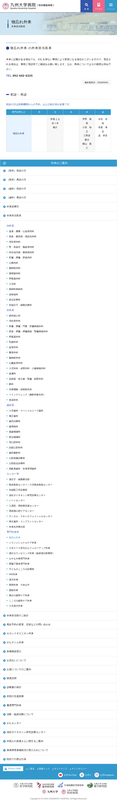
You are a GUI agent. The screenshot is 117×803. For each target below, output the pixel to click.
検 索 (86, 9)
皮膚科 (12, 373)
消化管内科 (14, 241)
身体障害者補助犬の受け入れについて (27, 750)
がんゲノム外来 (15, 642)
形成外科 (13, 400)
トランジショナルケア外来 (22, 542)
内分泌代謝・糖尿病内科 (21, 252)
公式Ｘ (88, 775)
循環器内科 (14, 273)
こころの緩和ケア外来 (20, 600)
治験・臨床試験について (20, 714)
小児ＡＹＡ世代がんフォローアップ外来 (29, 548)
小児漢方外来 (16, 606)
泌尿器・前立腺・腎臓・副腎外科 (26, 379)
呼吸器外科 (14, 336)
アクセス (98, 9)
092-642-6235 (23, 75)
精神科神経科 (16, 289)
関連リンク (44, 768)
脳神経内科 (14, 268)
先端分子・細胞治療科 (20, 305)
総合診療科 (14, 299)
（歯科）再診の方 (16, 197)
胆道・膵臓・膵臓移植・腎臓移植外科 (28, 331)
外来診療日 (13, 206)
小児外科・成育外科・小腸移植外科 (27, 368)
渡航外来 (13, 590)
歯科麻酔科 (14, 452)
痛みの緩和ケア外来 (19, 595)
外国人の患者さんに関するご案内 (25, 741)
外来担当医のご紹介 (18, 615)
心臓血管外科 (16, 363)
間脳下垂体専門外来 (19, 563)
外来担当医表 (14, 215)
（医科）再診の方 (16, 179)
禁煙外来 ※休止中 (19, 584)
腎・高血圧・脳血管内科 (21, 247)
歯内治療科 (14, 421)
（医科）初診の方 (16, 170)
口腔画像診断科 (17, 458)
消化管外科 (14, 321)
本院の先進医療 (15, 696)
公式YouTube (70, 775)
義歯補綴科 (14, 431)
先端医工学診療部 (18, 490)
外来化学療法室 (17, 526)
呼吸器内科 (14, 278)
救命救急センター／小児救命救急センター (30, 484)
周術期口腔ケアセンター (21, 511)
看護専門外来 (14, 705)
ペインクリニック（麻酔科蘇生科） (27, 394)
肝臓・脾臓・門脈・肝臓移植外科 (26, 326)
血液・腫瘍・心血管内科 (21, 231)
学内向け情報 (14, 768)
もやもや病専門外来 (19, 558)
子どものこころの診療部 (21, 569)
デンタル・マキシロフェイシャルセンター (30, 516)
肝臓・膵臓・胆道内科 (20, 257)
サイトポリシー (79, 768)
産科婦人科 (14, 315)
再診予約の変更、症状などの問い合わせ (29, 624)
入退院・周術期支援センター (24, 505)
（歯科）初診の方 (16, 188)
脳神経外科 (14, 357)
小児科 (12, 284)
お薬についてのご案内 (19, 669)
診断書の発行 (14, 687)
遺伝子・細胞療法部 (19, 479)
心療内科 (13, 263)
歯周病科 (13, 426)
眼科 (11, 384)
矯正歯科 (13, 416)
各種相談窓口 (14, 651)
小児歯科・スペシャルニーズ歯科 (26, 410)
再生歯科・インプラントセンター (26, 521)
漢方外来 (13, 579)
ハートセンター (17, 500)
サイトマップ (60, 768)
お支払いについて (16, 660)
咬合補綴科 (14, 437)
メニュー (111, 9)
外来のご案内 (59, 163)
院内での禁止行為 (16, 759)
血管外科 (13, 347)
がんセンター (14, 723)
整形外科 (13, 352)
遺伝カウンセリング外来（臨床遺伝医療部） (32, 553)
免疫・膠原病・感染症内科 (22, 236)
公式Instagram (107, 775)
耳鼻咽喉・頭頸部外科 (20, 389)
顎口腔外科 (14, 442)
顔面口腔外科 (16, 447)
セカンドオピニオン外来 (20, 633)
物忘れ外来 (14, 537)
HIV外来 (13, 574)
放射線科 (13, 294)
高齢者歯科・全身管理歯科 (22, 468)
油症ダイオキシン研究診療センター (27, 495)
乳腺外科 (13, 342)
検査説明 (11, 678)
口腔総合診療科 (17, 463)
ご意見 (31, 768)
